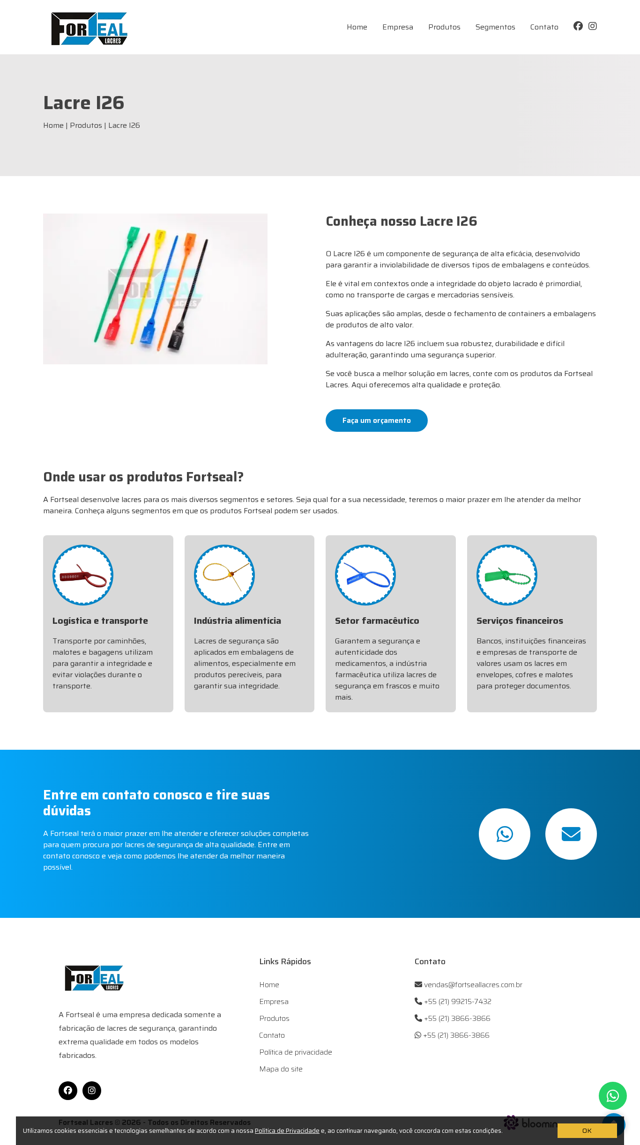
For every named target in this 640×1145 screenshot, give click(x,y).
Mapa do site (281, 1069)
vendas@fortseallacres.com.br (472, 984)
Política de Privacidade (287, 1131)
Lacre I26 (124, 125)
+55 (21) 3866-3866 (456, 1018)
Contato (544, 27)
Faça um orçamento (376, 420)
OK (587, 1130)
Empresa (397, 27)
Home (357, 27)
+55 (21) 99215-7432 (456, 1001)
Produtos (444, 27)
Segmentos (495, 27)
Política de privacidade (295, 1052)
